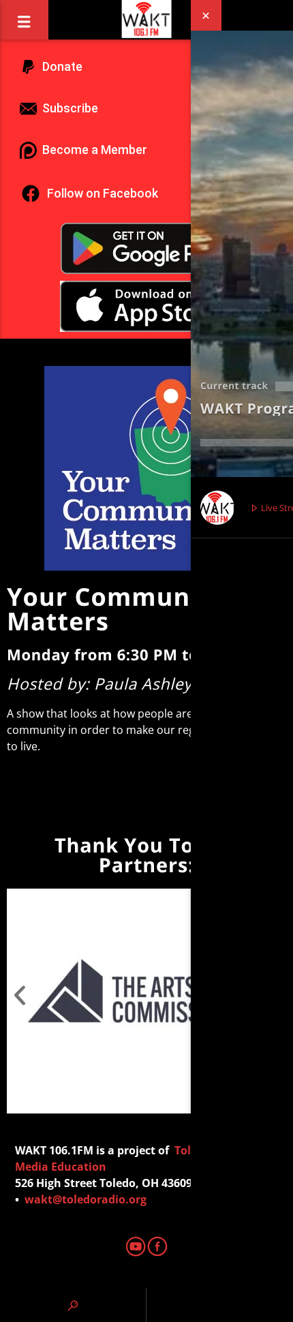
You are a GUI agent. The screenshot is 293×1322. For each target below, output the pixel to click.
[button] (20, 991)
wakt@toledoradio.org (85, 1199)
